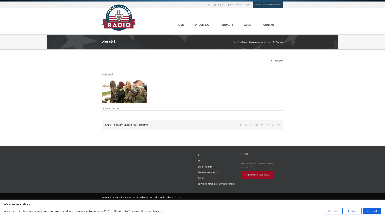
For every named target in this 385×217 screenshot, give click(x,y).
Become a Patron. (257, 174)
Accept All (372, 211)
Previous (278, 60)
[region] (192, 208)
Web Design (158, 197)
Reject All (352, 211)
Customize (333, 211)
